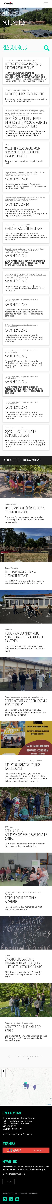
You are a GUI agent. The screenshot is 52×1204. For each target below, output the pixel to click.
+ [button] (3, 1071)
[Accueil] (4, 12)
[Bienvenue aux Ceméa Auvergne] (12, 4)
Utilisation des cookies (28, 1193)
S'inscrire (8, 1181)
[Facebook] (5, 1200)
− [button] (3, 1074)
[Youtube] (17, 1200)
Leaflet (49, 1105)
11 (42, 1056)
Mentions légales (10, 1193)
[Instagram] (11, 1200)
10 (38, 1056)
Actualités (12, 13)
